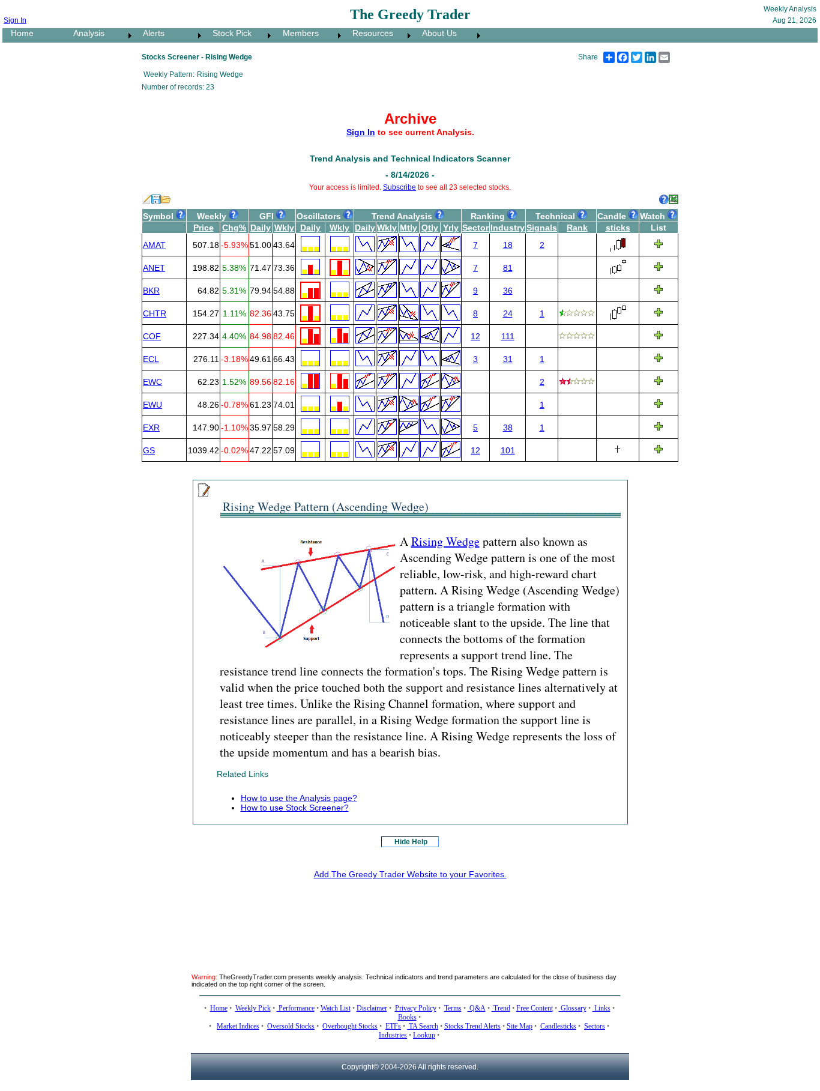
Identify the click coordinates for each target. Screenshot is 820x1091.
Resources (369, 33)
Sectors (594, 1026)
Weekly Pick (253, 1008)
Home (19, 33)
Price (203, 227)
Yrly (451, 227)
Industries (393, 1035)
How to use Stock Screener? (295, 807)
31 (508, 359)
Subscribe (399, 187)
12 (475, 336)
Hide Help (410, 842)
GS (149, 450)
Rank (577, 227)
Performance (296, 1008)
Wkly (284, 227)
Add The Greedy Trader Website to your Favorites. (410, 874)
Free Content (534, 1008)
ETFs (393, 1026)
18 (508, 245)
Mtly (408, 227)
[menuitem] (33, 35)
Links (601, 1008)
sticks (618, 227)
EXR (151, 427)
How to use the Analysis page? (299, 798)
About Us (436, 33)
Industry (507, 227)
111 (507, 336)
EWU (152, 405)
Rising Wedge (445, 541)
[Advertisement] (410, 917)
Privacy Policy (415, 1008)
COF (152, 336)
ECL (151, 359)
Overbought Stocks (350, 1026)
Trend (501, 1008)
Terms (453, 1008)
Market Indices (238, 1026)
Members (297, 33)
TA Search (422, 1026)
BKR (151, 290)
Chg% (234, 227)
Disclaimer (372, 1008)
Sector (475, 227)
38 (508, 427)
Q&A (477, 1008)
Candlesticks (558, 1026)
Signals (541, 227)
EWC (152, 382)
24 (508, 313)
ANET (154, 268)
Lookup (424, 1035)
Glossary (572, 1008)
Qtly (429, 227)
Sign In (15, 20)
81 (508, 268)
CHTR (154, 313)
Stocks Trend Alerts (472, 1026)
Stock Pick (228, 33)
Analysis (85, 33)
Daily (260, 227)
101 (508, 450)
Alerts (150, 33)
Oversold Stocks (291, 1026)
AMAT (154, 245)
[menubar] (242, 35)
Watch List (336, 1008)
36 (508, 290)
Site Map (519, 1026)
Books (407, 1017)
